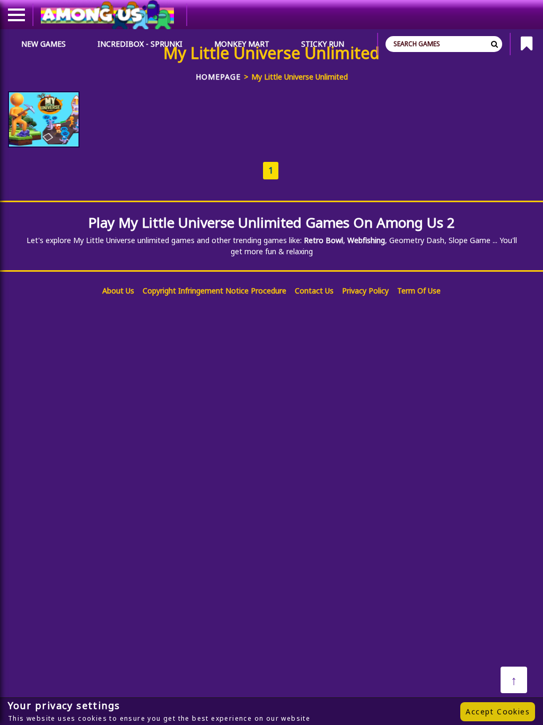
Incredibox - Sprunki (140, 44)
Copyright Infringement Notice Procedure (214, 291)
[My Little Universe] (43, 119)
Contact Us (314, 291)
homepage (218, 77)
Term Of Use (419, 291)
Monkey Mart (241, 44)
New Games (43, 44)
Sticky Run (322, 44)
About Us (118, 291)
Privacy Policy (365, 291)
